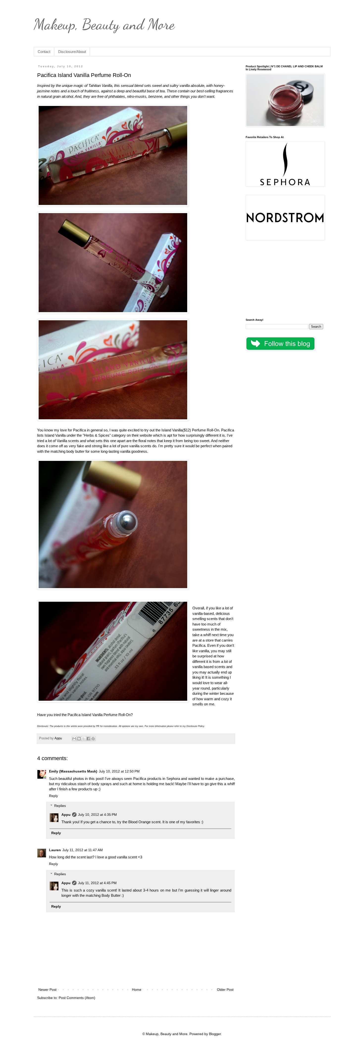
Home (136, 990)
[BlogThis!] (79, 738)
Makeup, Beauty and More (104, 24)
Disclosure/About (72, 52)
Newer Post (47, 990)
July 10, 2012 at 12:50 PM (119, 771)
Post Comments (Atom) (77, 998)
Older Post (225, 990)
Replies (60, 806)
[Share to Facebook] (88, 738)
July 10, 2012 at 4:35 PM (97, 815)
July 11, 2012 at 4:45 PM (97, 883)
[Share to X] (83, 738)
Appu (66, 815)
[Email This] (74, 738)
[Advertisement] (284, 280)
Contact (44, 52)
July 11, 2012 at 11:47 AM (82, 850)
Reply (53, 796)
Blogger (215, 1034)
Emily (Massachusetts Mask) (73, 771)
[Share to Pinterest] (93, 738)
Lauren (55, 850)
